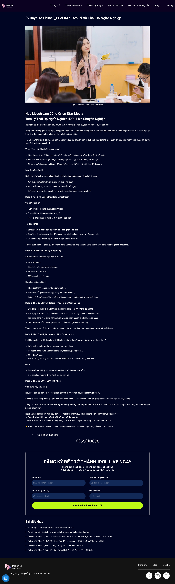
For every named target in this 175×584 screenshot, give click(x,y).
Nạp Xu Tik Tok (115, 5)
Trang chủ (55, 5)
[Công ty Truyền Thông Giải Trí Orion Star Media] (7, 6)
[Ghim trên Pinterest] (92, 441)
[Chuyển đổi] (33, 435)
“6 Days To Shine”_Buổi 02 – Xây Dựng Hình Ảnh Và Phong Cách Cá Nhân (60, 550)
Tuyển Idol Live (72, 5)
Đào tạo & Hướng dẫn (138, 5)
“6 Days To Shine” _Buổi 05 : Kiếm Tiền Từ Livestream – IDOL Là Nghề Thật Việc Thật (66, 541)
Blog (157, 5)
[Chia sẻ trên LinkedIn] (97, 441)
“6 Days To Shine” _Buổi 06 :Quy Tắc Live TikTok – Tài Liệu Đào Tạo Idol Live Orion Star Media (70, 536)
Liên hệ (169, 5)
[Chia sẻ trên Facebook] (78, 441)
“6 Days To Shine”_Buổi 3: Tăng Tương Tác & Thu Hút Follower (55, 545)
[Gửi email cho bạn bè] (87, 441)
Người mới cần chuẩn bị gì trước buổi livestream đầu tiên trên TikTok (58, 532)
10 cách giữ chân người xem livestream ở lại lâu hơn (51, 527)
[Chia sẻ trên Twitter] (83, 441)
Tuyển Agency (94, 5)
